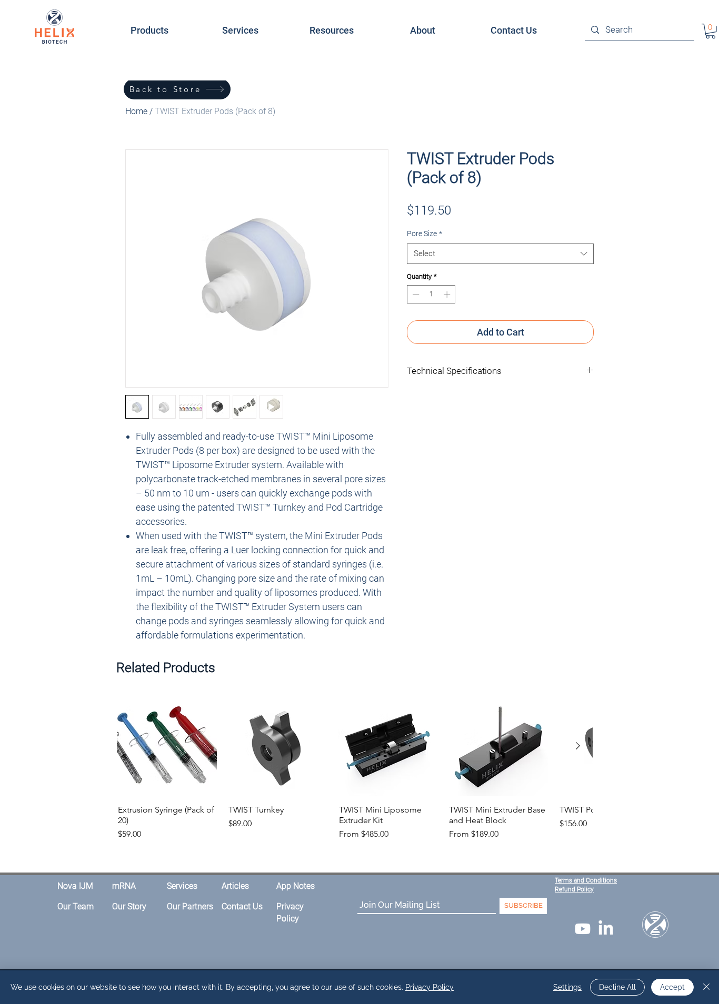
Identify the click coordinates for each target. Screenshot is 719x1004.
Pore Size (424, 233)
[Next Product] (578, 745)
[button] (422, 30)
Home (136, 111)
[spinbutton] (431, 294)
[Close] (706, 987)
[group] (354, 769)
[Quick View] (167, 746)
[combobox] (500, 254)
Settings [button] (567, 987)
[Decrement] (414, 294)
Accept (672, 987)
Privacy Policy (429, 987)
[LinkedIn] (606, 929)
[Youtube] (583, 929)
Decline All (617, 987)
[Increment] (448, 294)
